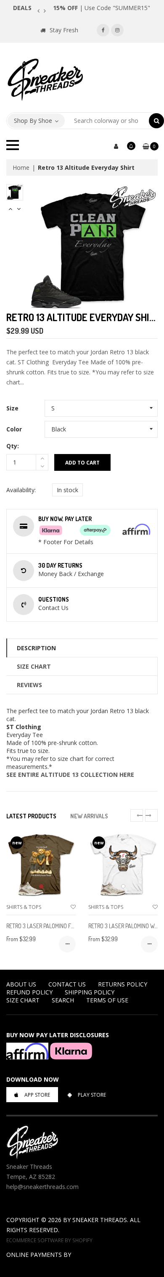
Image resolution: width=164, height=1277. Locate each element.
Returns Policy (122, 984)
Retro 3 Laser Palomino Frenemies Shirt (58, 925)
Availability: (21, 490)
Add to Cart (82, 462)
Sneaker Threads (99, 1220)
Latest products (31, 816)
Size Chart (34, 666)
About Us (21, 984)
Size (12, 408)
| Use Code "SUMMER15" (101, 8)
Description (36, 648)
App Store (37, 1094)
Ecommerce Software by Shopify (49, 1240)
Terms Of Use (107, 1000)
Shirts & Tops (23, 907)
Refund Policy (29, 992)
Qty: (12, 446)
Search (63, 1000)
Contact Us (67, 984)
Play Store (92, 1094)
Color (14, 429)
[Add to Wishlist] (73, 907)
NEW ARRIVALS (89, 816)
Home (21, 167)
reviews (29, 685)
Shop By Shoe (33, 121)
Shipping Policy (89, 992)
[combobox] (107, 121)
